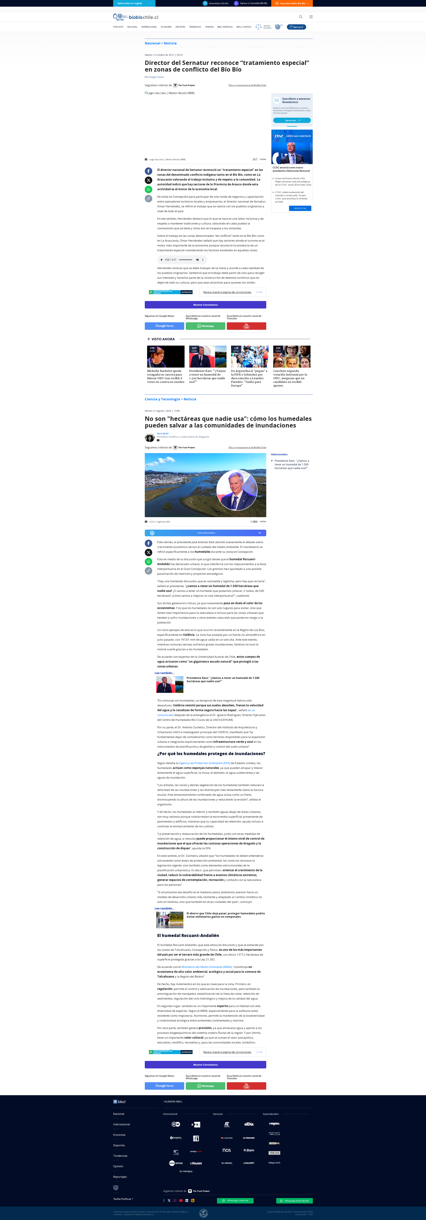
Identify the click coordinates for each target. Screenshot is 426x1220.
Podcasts (118, 26)
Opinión (209, 26)
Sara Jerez (163, 433)
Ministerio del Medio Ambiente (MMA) (206, 967)
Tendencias (195, 26)
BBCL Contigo (244, 26)
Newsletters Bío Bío (218, 3)
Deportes (180, 26)
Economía (166, 26)
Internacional (149, 26)
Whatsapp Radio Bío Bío (296, 1200)
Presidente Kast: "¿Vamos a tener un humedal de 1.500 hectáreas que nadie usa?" (223, 679)
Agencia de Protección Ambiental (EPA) (204, 763)
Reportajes (120, 1177)
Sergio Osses (156, 77)
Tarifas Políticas (122, 1198)
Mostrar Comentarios (205, 304)
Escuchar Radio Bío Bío (293, 3)
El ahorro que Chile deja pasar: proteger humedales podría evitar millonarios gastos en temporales (226, 915)
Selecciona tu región (129, 3)
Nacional (132, 26)
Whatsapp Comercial (237, 1200)
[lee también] (170, 684)
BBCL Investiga (225, 26)
